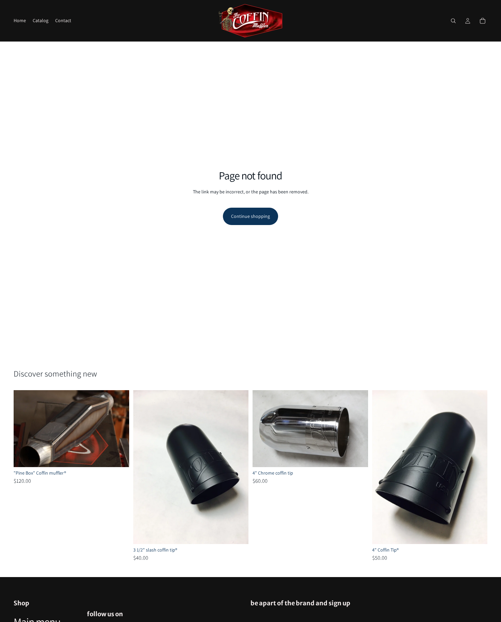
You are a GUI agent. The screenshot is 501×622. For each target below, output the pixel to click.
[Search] (453, 20)
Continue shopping (250, 216)
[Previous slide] (24, 428)
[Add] (238, 533)
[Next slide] (119, 428)
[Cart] (482, 20)
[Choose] (118, 457)
